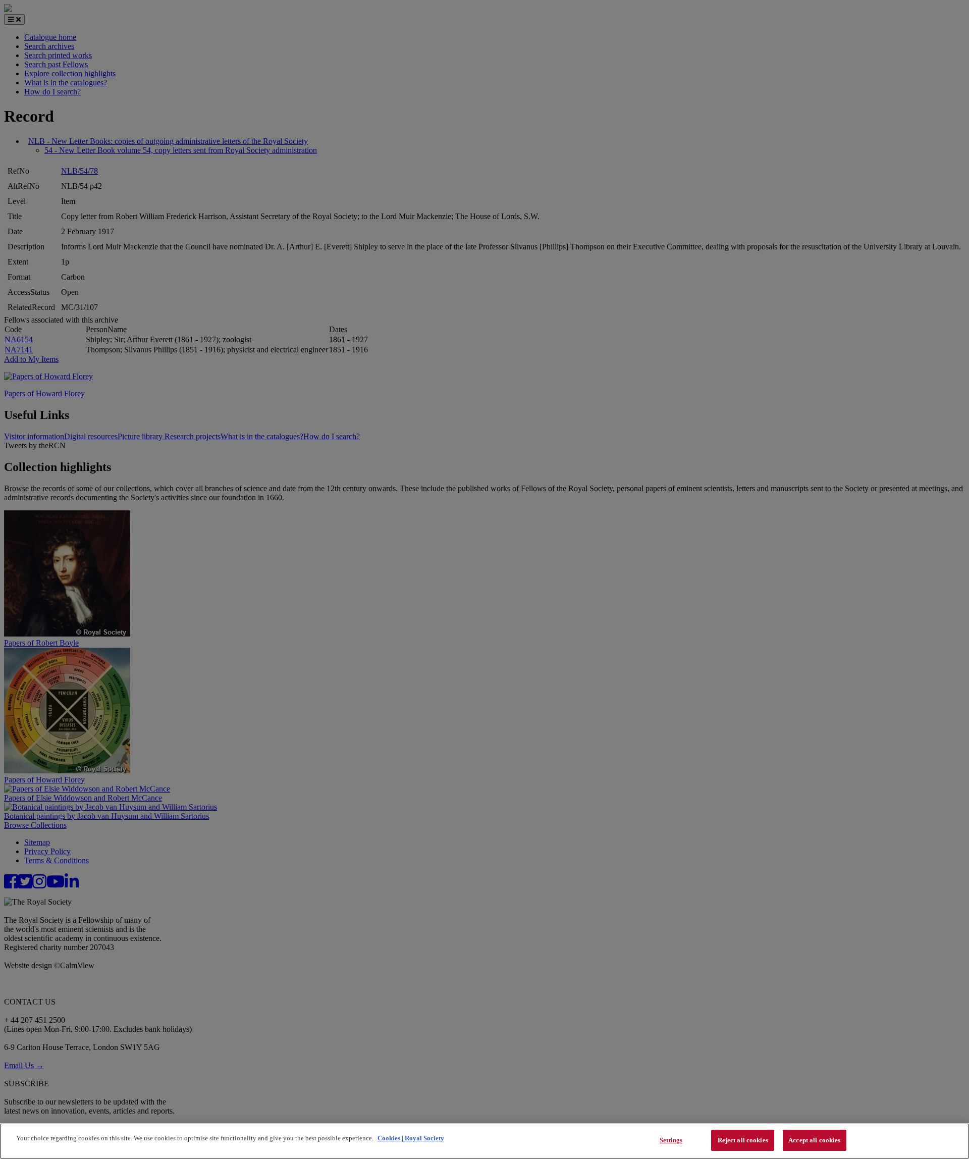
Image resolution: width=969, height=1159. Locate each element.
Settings (671, 1140)
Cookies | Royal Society (411, 1138)
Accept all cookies (814, 1140)
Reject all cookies (743, 1140)
